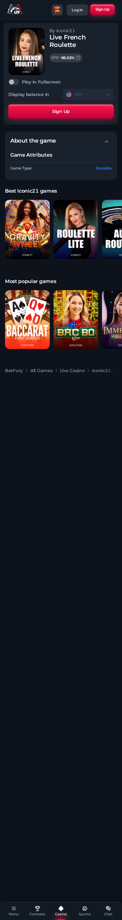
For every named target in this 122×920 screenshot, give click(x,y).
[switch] (61, 82)
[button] (27, 229)
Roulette (104, 168)
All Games (41, 370)
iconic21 (101, 370)
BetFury (14, 370)
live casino (72, 370)
